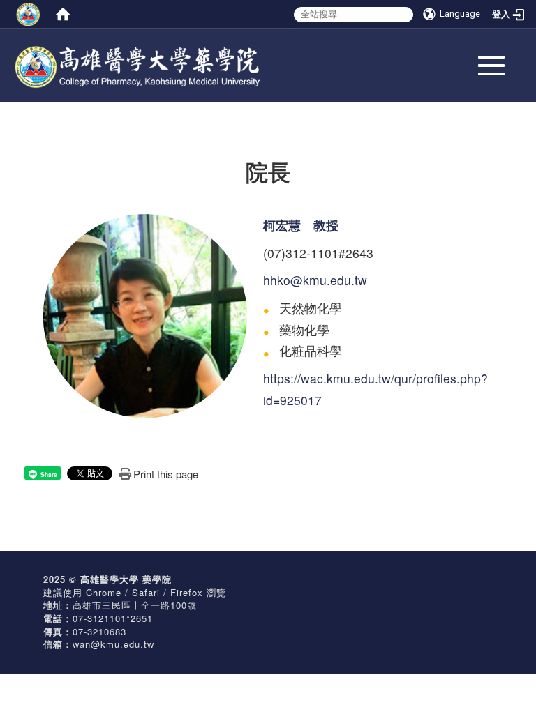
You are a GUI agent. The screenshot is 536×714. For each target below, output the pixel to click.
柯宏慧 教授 (300, 225)
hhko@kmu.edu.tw (315, 280)
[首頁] (62, 14)
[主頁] (170, 56)
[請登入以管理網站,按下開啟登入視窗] (27, 14)
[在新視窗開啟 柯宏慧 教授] (144, 314)
